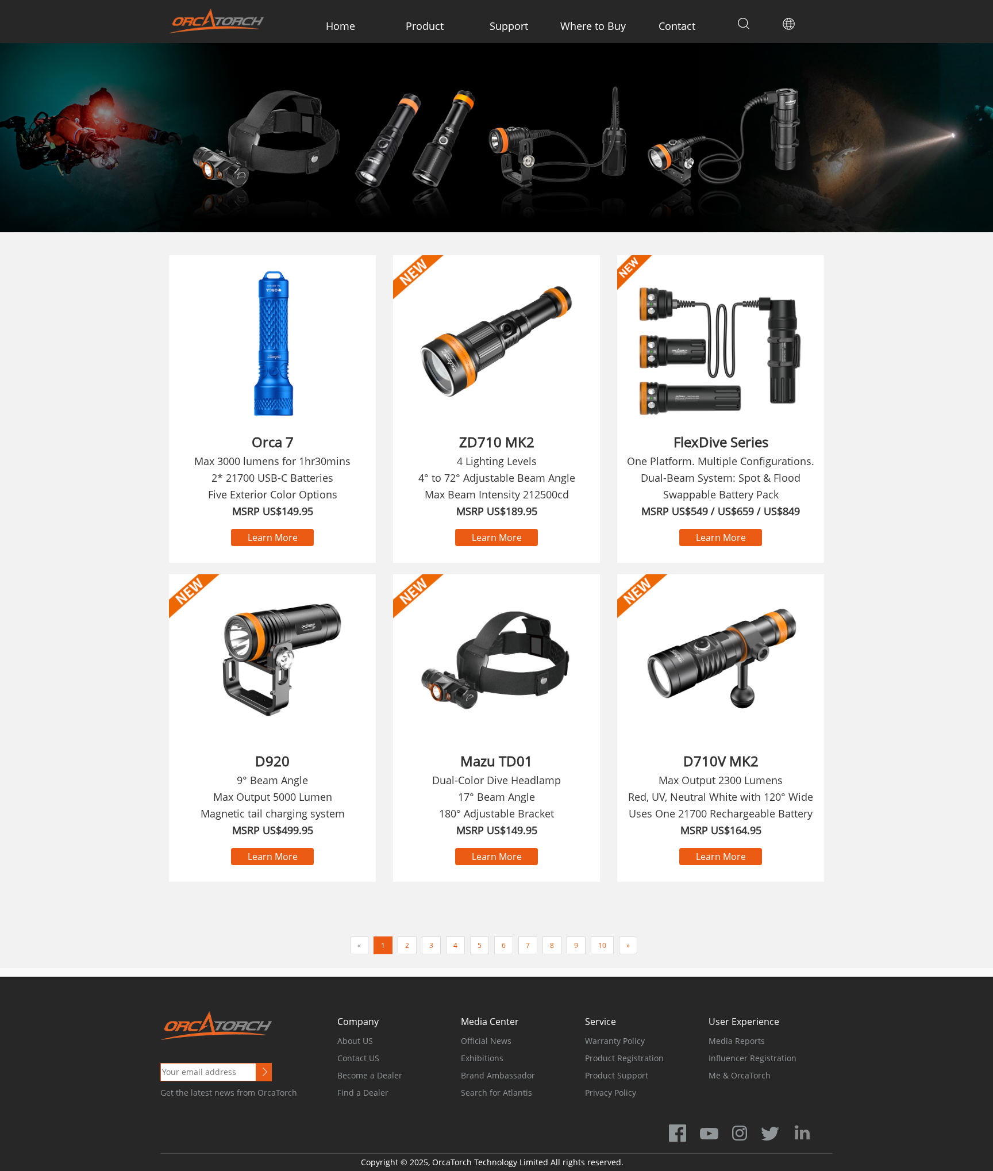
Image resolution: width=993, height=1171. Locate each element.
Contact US (358, 1058)
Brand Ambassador (498, 1075)
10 (602, 945)
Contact (677, 26)
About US (355, 1040)
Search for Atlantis (496, 1092)
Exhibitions (482, 1058)
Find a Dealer (362, 1092)
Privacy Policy (610, 1092)
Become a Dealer (369, 1075)
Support (509, 26)
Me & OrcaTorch (740, 1075)
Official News (486, 1040)
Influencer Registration (752, 1058)
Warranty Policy (615, 1040)
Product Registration (624, 1058)
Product (425, 26)
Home (340, 26)
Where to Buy (593, 26)
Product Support (616, 1075)
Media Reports (737, 1040)
